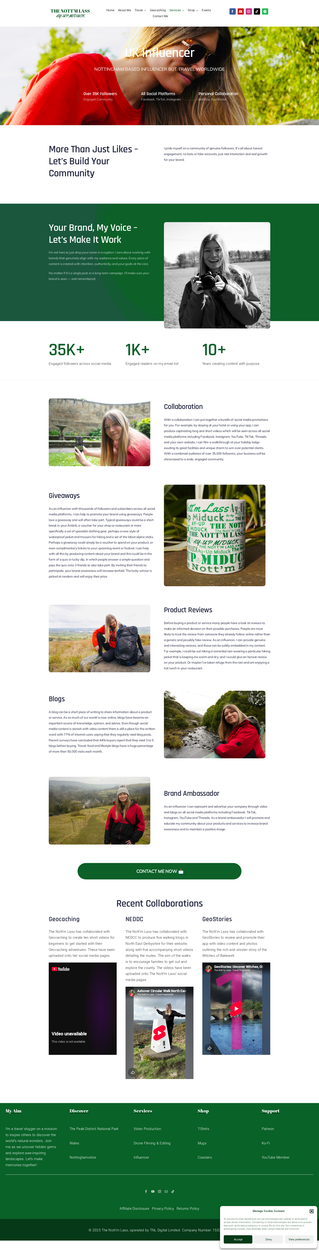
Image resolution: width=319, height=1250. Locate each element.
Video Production (147, 1129)
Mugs (202, 1143)
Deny (268, 1239)
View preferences (299, 1239)
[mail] (166, 1191)
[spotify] (265, 11)
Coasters (205, 1157)
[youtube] (241, 11)
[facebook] (232, 11)
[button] (311, 1211)
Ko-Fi (266, 1143)
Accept (238, 1239)
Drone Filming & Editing (152, 1143)
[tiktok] (257, 11)
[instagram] (249, 11)
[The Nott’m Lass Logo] (70, 8)
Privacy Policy (163, 1208)
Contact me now (157, 871)
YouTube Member (276, 1157)
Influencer (141, 1157)
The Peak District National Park (94, 1129)
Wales (74, 1143)
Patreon (268, 1129)
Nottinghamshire (83, 1157)
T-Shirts (203, 1129)
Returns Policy (188, 1208)
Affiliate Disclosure (134, 1208)
